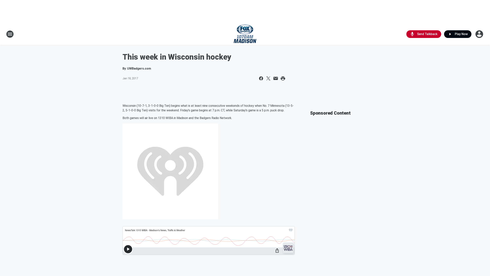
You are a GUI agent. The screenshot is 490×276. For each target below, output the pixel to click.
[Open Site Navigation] (10, 34)
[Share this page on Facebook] (261, 78)
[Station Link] (245, 34)
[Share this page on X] (268, 78)
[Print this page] (283, 78)
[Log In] (479, 34)
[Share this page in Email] (275, 78)
